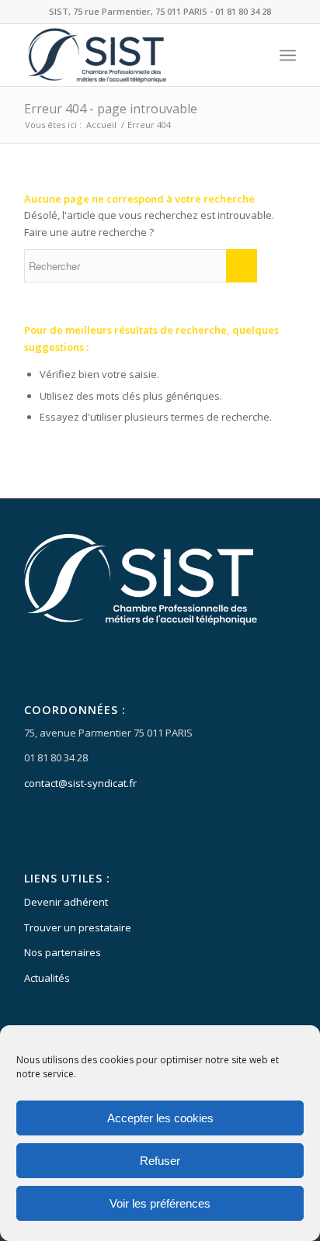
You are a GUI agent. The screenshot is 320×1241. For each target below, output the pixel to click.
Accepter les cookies (160, 1118)
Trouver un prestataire (77, 927)
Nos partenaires (62, 952)
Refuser (160, 1160)
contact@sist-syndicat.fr (80, 783)
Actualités (47, 978)
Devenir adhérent (66, 902)
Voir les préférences (160, 1203)
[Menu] (288, 55)
